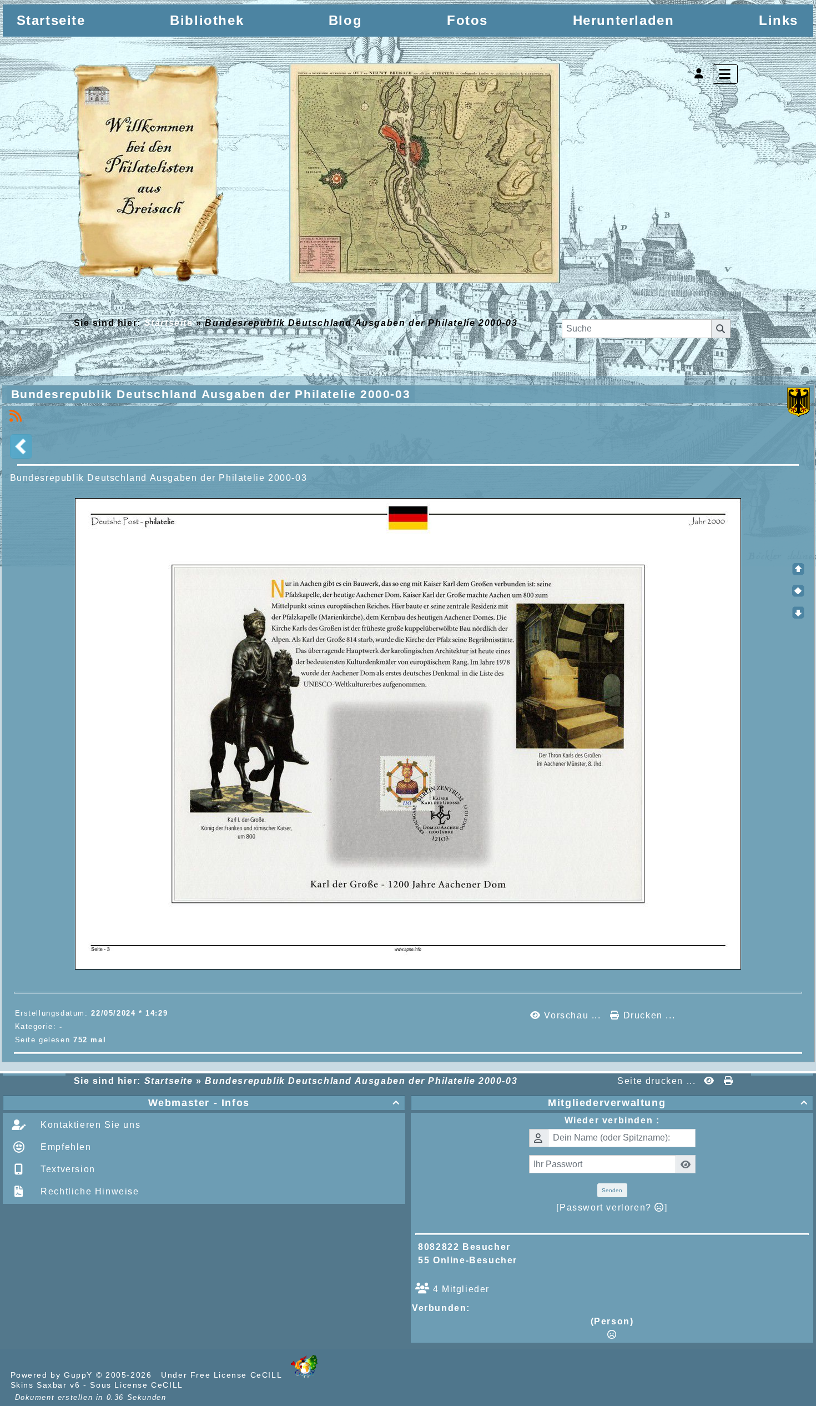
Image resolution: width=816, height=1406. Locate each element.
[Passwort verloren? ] (611, 1207)
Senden (612, 1190)
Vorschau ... (572, 1015)
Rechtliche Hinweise (88, 1191)
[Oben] (798, 569)
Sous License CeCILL (136, 1384)
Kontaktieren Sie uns (89, 1124)
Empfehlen (65, 1147)
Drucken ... (647, 1015)
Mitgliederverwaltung (678, 1102)
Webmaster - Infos (274, 1102)
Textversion (66, 1169)
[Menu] (725, 74)
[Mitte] (798, 590)
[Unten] (798, 612)
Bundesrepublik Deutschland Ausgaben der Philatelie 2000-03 (211, 394)
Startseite (168, 323)
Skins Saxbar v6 (45, 1384)
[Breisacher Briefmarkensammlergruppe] (317, 175)
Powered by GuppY (53, 1374)
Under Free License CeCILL (223, 1374)
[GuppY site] (304, 1374)
